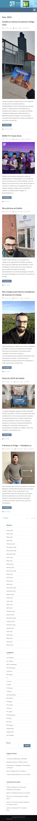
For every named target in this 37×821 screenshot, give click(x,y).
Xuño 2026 (9, 534)
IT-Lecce (9, 681)
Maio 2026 (9, 537)
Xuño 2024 (9, 577)
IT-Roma (9, 691)
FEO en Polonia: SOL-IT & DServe (16, 771)
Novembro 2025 (11, 550)
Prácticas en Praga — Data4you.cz (16, 445)
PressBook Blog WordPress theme (22, 819)
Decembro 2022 (11, 618)
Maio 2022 (9, 638)
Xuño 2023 (9, 601)
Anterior (5, 518)
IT (7, 678)
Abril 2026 (9, 540)
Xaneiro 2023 (10, 615)
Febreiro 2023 (10, 611)
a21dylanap (17, 139)
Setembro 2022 (11, 625)
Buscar (8, 743)
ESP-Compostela (11, 664)
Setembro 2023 (11, 591)
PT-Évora (9, 708)
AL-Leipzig (9, 661)
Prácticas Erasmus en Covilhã (21, 793)
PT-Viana (9, 722)
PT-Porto (6, 201)
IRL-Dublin (7, 285)
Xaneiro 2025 (10, 567)
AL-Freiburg (9, 658)
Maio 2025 (9, 561)
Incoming (6, 438)
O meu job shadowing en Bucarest (16, 759)
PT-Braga (9, 701)
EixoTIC (18, 3)
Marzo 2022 (9, 645)
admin (17, 381)
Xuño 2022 (9, 635)
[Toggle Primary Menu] (34, 10)
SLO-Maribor (10, 735)
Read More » (7, 125)
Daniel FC (17, 211)
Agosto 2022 (10, 628)
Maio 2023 (9, 604)
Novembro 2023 (11, 588)
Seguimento (10, 728)
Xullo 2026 (9, 530)
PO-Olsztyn (9, 698)
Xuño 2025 (9, 557)
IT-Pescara (9, 688)
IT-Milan (8, 684)
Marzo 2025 (9, 564)
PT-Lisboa (9, 711)
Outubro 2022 (10, 621)
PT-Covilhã (9, 705)
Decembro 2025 (11, 547)
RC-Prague (7, 511)
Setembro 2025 (11, 554)
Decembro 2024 (11, 571)
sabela (16, 28)
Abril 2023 (9, 608)
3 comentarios (26, 212)
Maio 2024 (9, 581)
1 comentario (27, 139)
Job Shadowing (8, 129)
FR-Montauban (10, 668)
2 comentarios (25, 28)
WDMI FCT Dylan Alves (12, 136)
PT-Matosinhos (10, 715)
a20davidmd (19, 449)
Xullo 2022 (9, 631)
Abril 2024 (9, 584)
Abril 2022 (9, 641)
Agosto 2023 (10, 594)
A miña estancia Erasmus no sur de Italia (18, 774)
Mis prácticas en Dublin (12, 208)
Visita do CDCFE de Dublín (13, 378)
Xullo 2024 (9, 574)
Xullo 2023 (9, 598)
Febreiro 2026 (10, 544)
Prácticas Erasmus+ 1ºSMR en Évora (16, 762)
